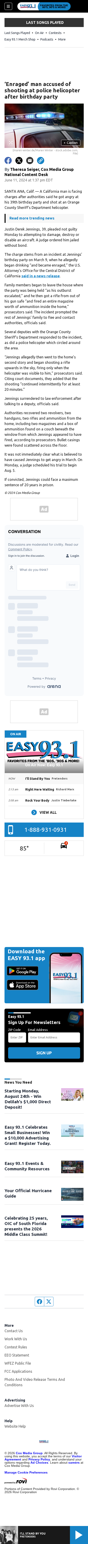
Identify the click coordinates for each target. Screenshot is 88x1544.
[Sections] (8, 6)
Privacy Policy (39, 1459)
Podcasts (46, 39)
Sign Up (44, 1053)
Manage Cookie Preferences (26, 1472)
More (62, 39)
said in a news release (40, 276)
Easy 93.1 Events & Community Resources (27, 1166)
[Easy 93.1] (44, 6)
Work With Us (16, 1339)
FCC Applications (18, 1371)
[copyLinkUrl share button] (40, 160)
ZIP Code (14, 1030)
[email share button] (29, 160)
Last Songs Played (17, 33)
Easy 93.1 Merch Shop (20, 39)
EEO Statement (17, 1355)
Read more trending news (31, 218)
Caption (71, 143)
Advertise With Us (19, 1406)
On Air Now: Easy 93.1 (44, 765)
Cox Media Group (29, 1453)
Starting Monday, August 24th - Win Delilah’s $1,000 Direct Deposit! (28, 1099)
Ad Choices (39, 1462)
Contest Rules (16, 1347)
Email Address (38, 1030)
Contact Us (14, 1331)
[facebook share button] (8, 160)
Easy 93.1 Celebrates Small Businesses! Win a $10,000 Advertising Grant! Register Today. (28, 1135)
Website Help (15, 1426)
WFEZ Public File (18, 1363)
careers (74, 1462)
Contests (55, 33)
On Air (39, 33)
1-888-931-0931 (45, 829)
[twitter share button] (19, 160)
